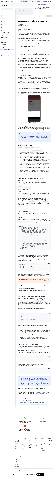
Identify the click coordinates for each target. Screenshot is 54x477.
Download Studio (43, 451)
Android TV (30, 447)
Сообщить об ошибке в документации (50, 441)
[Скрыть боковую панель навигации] (13, 475)
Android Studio (46, 1)
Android (16, 459)
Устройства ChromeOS (30, 442)
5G (22, 448)
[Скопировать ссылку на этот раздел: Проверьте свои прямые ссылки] (39, 344)
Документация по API (43, 448)
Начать (49, 16)
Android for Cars (30, 445)
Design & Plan (27, 17)
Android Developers (21, 17)
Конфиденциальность (24, 447)
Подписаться (40, 474)
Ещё (12, 1)
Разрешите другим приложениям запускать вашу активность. (32, 402)
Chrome (16, 461)
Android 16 (36, 438)
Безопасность (17, 443)
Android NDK (43, 452)
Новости (16, 446)
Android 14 (36, 441)
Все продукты (17, 466)
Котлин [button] (20, 311)
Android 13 (36, 443)
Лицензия (26, 470)
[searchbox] (7, 9)
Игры (23, 436)
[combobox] (25, 1)
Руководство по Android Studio (43, 441)
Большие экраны (29, 438)
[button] (6, 16)
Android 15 (36, 440)
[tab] (20, 312)
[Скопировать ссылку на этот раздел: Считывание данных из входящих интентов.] (46, 296)
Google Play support (50, 444)
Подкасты (17, 450)
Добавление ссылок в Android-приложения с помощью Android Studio (33, 404)
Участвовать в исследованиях (50, 447)
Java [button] (25, 311)
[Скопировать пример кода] (50, 225)
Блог (16, 448)
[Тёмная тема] (48, 225)
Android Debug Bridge (32, 346)
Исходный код (18, 444)
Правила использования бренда (34, 470)
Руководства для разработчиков (43, 444)
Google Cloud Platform (19, 464)
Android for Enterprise (17, 441)
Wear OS (29, 440)
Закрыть (42, 16)
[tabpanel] (34, 318)
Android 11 (36, 447)
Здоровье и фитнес (24, 441)
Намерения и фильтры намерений (26, 400)
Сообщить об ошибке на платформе (50, 437)
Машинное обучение (24, 439)
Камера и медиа (23, 444)
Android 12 (36, 445)
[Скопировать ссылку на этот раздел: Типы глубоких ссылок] (33, 145)
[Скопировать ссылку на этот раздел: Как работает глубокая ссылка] (38, 51)
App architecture (5, 5)
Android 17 (36, 436)
